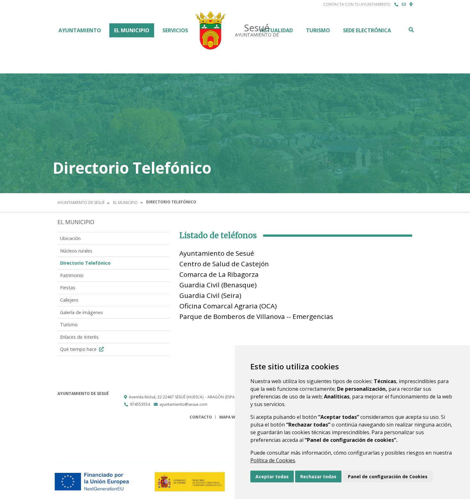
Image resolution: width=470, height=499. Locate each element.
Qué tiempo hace (79, 349)
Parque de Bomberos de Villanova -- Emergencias (256, 316)
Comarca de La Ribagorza (219, 274)
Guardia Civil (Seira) (210, 295)
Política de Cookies (272, 460)
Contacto (201, 417)
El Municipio (131, 30)
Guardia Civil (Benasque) (218, 284)
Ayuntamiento (80, 30)
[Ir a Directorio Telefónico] (396, 4)
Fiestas (67, 287)
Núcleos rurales (76, 251)
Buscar (410, 29)
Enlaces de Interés (79, 337)
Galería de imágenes (81, 312)
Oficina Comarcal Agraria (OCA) (228, 305)
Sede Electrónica (367, 30)
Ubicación (70, 238)
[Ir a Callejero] (411, 4)
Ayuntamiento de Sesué (81, 202)
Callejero (69, 300)
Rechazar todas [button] (318, 476)
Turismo (318, 30)
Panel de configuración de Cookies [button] (387, 476)
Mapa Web (229, 417)
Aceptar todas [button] (272, 476)
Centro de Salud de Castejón (224, 263)
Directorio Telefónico (85, 263)
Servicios (175, 30)
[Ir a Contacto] (404, 4)
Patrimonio (71, 275)
